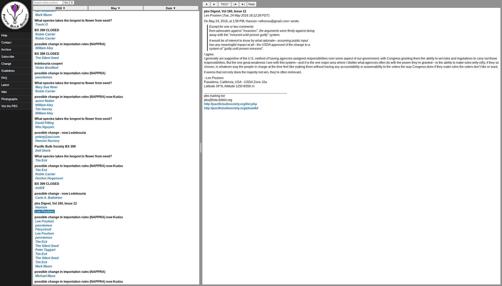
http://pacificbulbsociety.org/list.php (230, 104)
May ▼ (115, 8)
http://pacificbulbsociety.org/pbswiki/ (231, 108)
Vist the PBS (9, 106)
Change (6, 63)
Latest (5, 84)
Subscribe (7, 56)
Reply (251, 4)
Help (4, 35)
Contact (6, 42)
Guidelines (8, 70)
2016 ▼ (60, 8)
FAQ (4, 77)
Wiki (4, 92)
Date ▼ (171, 8)
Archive (6, 49)
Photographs (9, 99)
